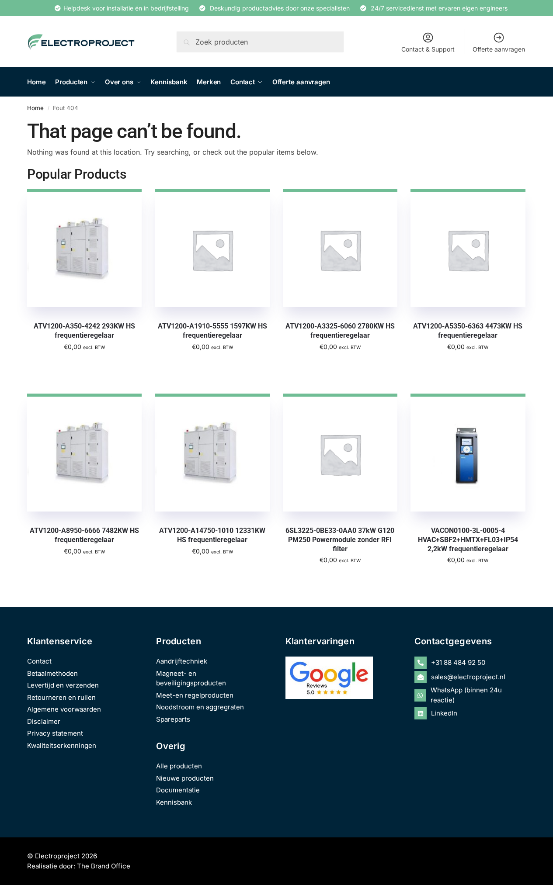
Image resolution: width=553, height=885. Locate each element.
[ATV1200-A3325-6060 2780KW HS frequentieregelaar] (340, 248)
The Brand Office (103, 866)
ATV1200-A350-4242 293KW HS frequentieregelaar (84, 330)
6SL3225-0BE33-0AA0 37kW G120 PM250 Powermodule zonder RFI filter (339, 539)
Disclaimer (43, 721)
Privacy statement (55, 733)
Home (35, 107)
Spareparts (173, 719)
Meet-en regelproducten (194, 695)
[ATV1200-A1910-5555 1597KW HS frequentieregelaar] (212, 248)
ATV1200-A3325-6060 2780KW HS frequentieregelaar (340, 330)
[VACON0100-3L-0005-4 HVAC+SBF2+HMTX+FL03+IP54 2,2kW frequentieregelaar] (467, 453)
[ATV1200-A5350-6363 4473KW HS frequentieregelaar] (467, 248)
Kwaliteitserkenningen (61, 745)
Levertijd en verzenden (63, 685)
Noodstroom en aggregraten (200, 707)
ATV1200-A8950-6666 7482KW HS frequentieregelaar (84, 535)
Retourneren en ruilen (61, 697)
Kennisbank (174, 802)
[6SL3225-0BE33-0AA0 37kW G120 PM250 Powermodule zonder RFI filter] (340, 453)
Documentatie (178, 790)
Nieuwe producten (185, 778)
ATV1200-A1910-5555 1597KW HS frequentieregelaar (212, 330)
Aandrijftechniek (181, 661)
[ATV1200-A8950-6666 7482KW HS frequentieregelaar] (84, 453)
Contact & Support (428, 49)
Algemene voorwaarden (64, 709)
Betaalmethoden (52, 673)
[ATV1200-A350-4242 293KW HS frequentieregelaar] (84, 248)
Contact (39, 661)
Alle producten (179, 766)
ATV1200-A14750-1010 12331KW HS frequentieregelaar (212, 535)
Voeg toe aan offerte (84, 365)
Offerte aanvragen (499, 49)
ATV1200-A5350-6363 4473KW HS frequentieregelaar (467, 330)
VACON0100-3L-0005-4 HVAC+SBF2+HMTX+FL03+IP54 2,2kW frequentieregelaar (468, 539)
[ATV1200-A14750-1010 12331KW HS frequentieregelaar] (212, 453)
